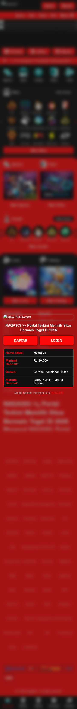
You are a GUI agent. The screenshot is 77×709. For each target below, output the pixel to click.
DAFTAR (20, 340)
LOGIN (56, 340)
